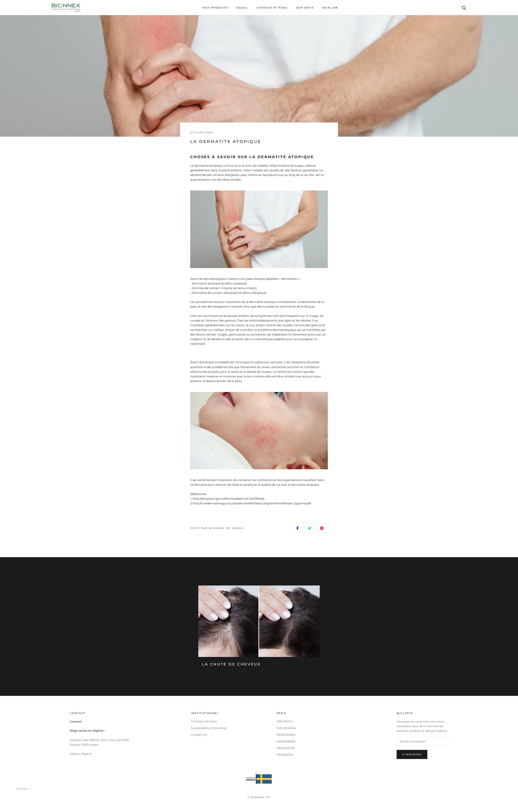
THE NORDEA (286, 728)
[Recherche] (464, 7)
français (22, 788)
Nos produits (215, 7)
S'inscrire (411, 754)
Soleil (242, 7)
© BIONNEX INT (259, 797)
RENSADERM (286, 735)
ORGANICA (284, 721)
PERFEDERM (286, 741)
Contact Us (199, 735)
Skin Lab (330, 7)
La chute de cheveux (231, 664)
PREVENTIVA (286, 748)
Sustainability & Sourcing (208, 728)
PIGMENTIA (285, 755)
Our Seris (305, 7)
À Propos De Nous (204, 721)
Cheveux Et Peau (272, 7)
